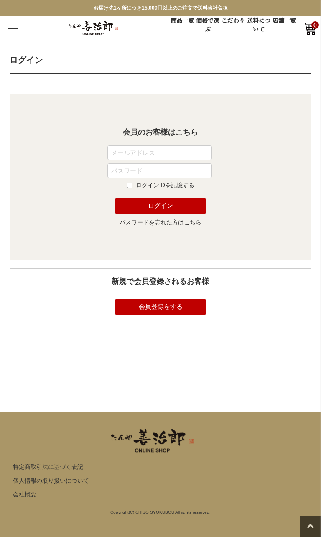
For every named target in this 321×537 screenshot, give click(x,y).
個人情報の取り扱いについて (51, 480)
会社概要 (24, 494)
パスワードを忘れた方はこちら (160, 222)
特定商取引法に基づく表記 (48, 466)
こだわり (233, 20)
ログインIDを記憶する (165, 185)
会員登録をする (161, 306)
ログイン (160, 205)
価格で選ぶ (207, 24)
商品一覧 (182, 20)
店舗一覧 (284, 20)
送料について (258, 24)
